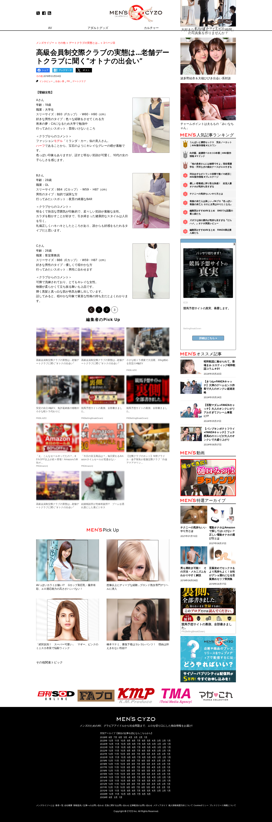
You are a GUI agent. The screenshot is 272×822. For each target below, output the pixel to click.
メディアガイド (160, 805)
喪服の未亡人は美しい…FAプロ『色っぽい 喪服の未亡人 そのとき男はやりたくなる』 (211, 203)
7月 (115, 737)
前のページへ (91, 309)
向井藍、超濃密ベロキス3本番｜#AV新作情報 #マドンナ (210, 154)
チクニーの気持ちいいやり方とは (206, 193)
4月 (130, 737)
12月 (111, 740)
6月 (120, 737)
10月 (123, 740)
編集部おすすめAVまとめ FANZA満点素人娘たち (210, 231)
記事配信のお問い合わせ (141, 805)
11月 (117, 740)
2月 (140, 737)
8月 (110, 737)
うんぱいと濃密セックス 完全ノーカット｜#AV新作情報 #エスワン (211, 144)
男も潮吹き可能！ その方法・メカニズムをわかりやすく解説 (193, 571)
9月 (128, 740)
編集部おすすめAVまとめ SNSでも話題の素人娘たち (211, 212)
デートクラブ (79, 81)
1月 (145, 737)
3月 (135, 737)
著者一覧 (59, 805)
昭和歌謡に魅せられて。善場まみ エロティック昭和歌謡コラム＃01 (219, 365)
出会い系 (59, 81)
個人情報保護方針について (180, 805)
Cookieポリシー (201, 805)
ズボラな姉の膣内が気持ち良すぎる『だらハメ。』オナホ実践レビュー (211, 222)
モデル (58, 141)
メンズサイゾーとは (45, 805)
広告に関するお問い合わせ (117, 805)
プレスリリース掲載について (222, 805)
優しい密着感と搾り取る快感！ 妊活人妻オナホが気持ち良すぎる (211, 185)
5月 (125, 737)
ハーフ (40, 145)
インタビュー (46, 81)
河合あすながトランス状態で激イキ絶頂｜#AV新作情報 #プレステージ (211, 175)
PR (68, 81)
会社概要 (68, 805)
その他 (39, 76)
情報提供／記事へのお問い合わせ (88, 805)
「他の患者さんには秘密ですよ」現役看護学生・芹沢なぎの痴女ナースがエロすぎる (211, 165)
